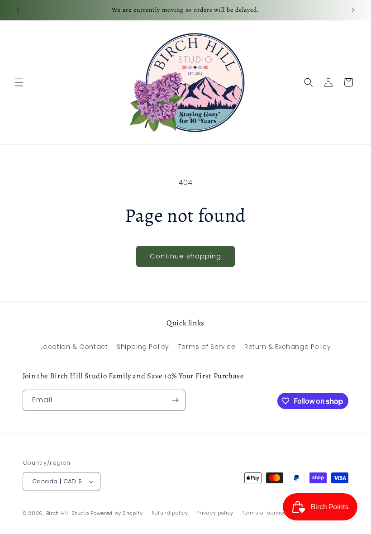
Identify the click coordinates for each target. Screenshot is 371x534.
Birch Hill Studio (67, 513)
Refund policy (170, 512)
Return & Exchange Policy (287, 346)
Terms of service (264, 512)
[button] (19, 82)
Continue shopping (185, 256)
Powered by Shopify (116, 513)
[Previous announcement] (18, 10)
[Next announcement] (353, 10)
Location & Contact (74, 346)
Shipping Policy (143, 346)
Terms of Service (207, 346)
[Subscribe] (175, 400)
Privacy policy (214, 512)
